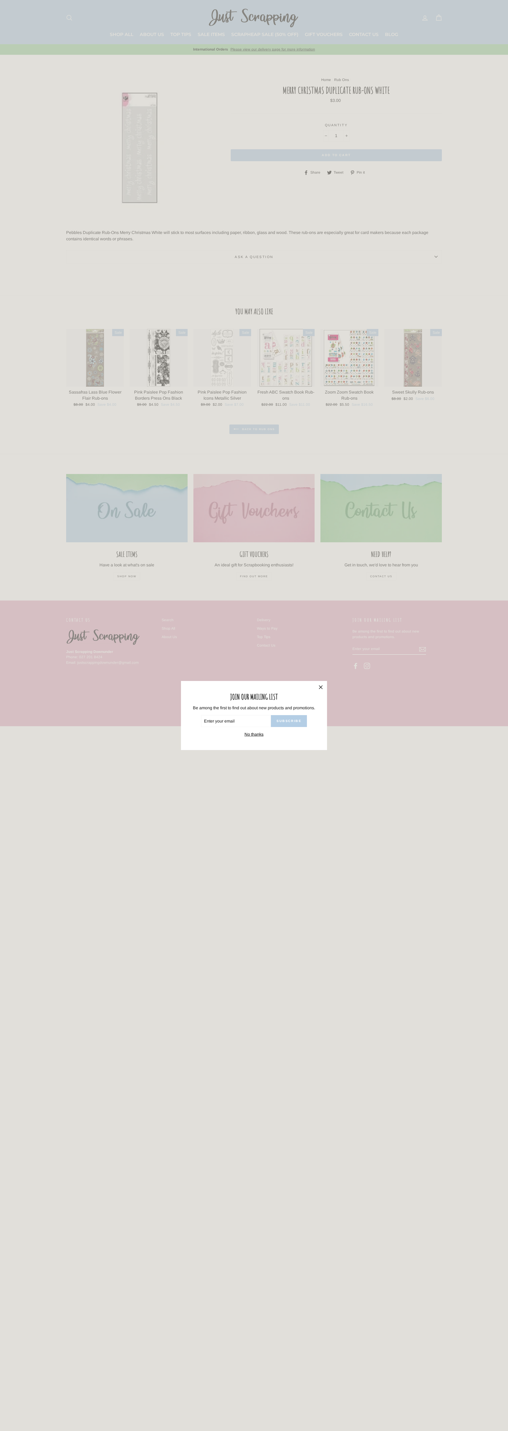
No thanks (254, 734)
